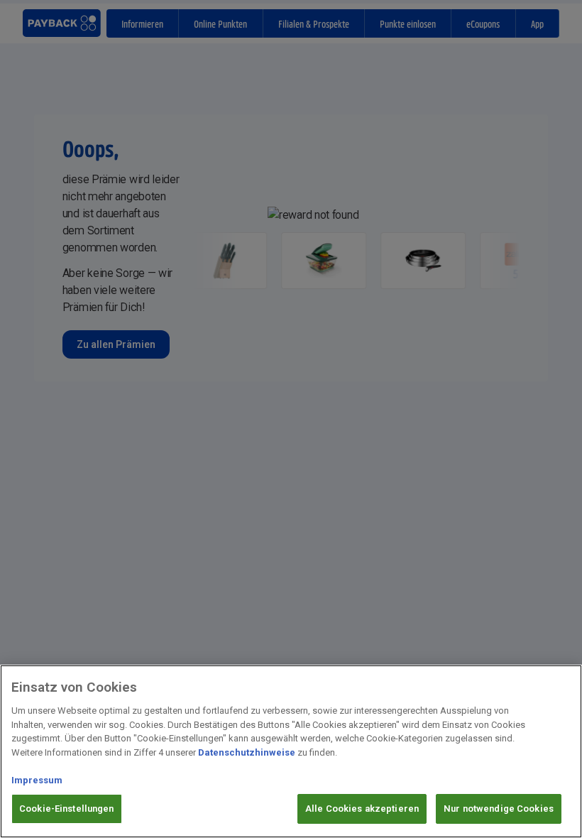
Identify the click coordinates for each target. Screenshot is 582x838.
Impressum (36, 780)
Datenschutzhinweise (246, 752)
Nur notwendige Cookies (499, 808)
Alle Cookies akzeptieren (362, 808)
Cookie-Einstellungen (66, 808)
